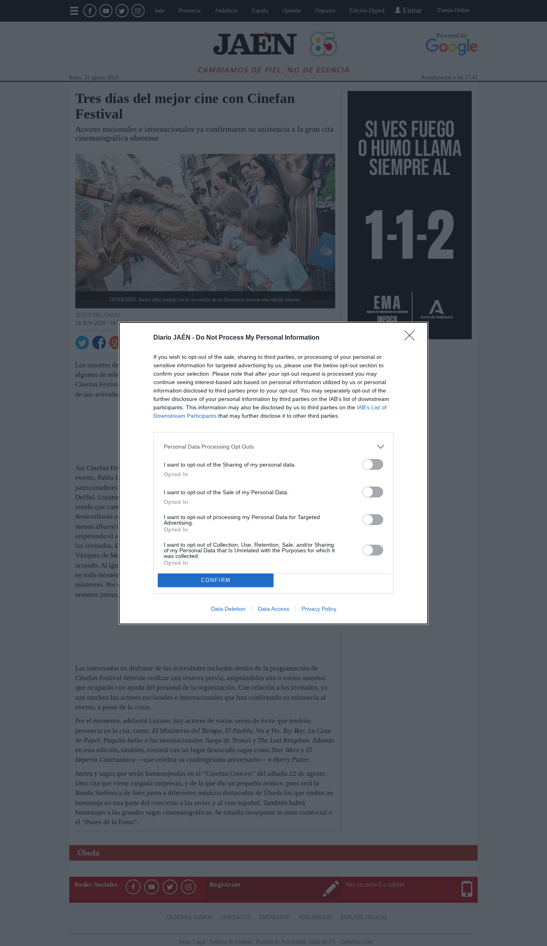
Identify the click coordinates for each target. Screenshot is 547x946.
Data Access (273, 609)
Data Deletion (228, 609)
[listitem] (273, 447)
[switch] (372, 464)
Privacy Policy (319, 609)
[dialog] (273, 473)
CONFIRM (216, 580)
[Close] (412, 338)
